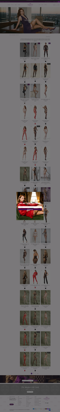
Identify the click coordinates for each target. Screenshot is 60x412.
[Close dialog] (42, 192)
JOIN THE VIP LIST (30, 209)
